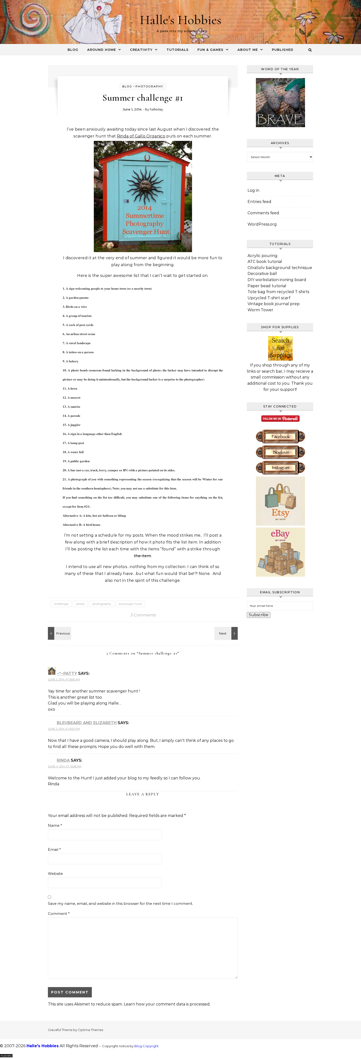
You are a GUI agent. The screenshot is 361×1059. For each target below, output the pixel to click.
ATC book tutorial (265, 261)
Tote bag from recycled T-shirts (278, 291)
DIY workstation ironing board (277, 279)
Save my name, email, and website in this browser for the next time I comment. (120, 903)
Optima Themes (90, 1030)
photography (101, 604)
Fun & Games (210, 50)
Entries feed (259, 201)
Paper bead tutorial (267, 286)
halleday (156, 109)
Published (282, 50)
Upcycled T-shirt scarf (269, 298)
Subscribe (258, 614)
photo (80, 604)
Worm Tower (260, 310)
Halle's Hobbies (180, 20)
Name (55, 825)
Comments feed (263, 213)
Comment (59, 913)
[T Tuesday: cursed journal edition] (227, 633)
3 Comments (143, 615)
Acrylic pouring (263, 255)
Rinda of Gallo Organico (141, 136)
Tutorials (178, 50)
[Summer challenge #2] (59, 633)
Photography (149, 86)
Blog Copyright (146, 1046)
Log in (253, 190)
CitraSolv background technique (280, 267)
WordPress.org (262, 224)
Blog (73, 50)
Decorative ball (262, 273)
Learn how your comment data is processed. (167, 1004)
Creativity (141, 50)
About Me (247, 50)
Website (55, 873)
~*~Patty (67, 673)
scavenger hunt (130, 604)
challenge (61, 604)
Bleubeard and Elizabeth (87, 722)
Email (54, 849)
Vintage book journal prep (274, 303)
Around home (101, 50)
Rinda (63, 760)
